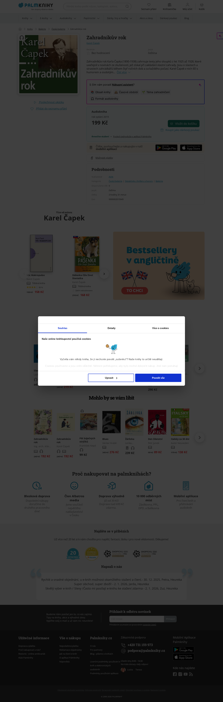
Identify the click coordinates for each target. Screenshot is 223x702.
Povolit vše (158, 377)
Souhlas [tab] (62, 328)
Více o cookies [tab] (160, 328)
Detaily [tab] (112, 328)
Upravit (109, 377)
